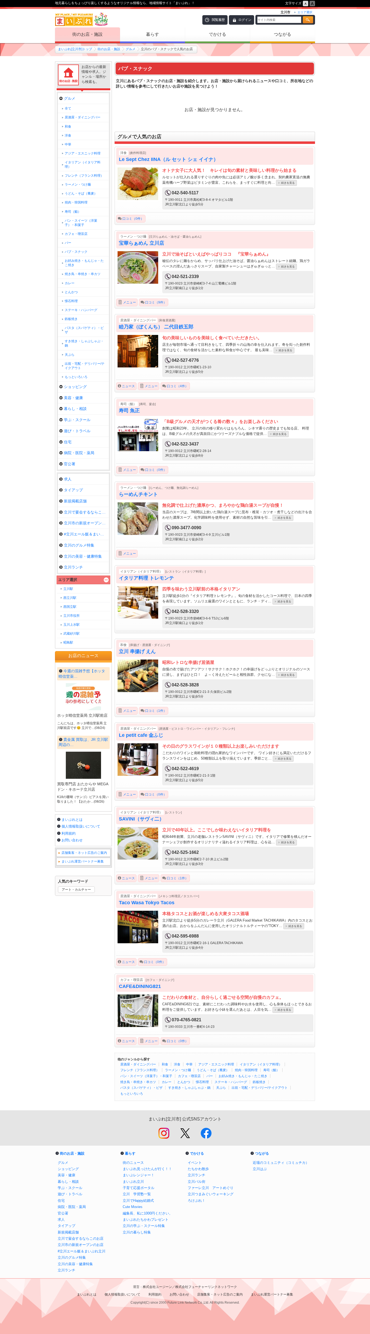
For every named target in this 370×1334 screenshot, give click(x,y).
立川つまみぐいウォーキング (210, 1194)
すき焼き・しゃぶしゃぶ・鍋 (189, 1088)
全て (68, 108)
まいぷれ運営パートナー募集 (82, 861)
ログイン (244, 20)
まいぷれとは (72, 820)
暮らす (152, 34)
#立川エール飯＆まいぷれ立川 (86, 534)
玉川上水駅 (71, 624)
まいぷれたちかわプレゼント (145, 1219)
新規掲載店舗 (75, 501)
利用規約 (68, 833)
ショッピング (75, 387)
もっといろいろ (131, 1094)
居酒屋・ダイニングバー (138, 1064)
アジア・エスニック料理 (216, 1064)
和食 (165, 1064)
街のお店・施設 (87, 34)
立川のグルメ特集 (79, 545)
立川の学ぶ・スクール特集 (144, 1226)
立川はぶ (260, 1169)
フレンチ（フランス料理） (139, 1070)
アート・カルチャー (76, 890)
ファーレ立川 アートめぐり (210, 1188)
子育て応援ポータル (138, 1188)
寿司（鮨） (271, 1070)
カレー (166, 1082)
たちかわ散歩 (198, 1169)
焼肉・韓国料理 (246, 1070)
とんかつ (183, 1082)
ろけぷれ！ (196, 1201)
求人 (68, 479)
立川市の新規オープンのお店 (86, 523)
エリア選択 (67, 579)
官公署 (69, 464)
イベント (195, 1163)
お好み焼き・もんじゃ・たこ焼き (243, 1076)
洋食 (177, 1064)
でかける (217, 34)
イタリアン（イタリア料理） (261, 1064)
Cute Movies (132, 1207)
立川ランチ (73, 567)
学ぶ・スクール (77, 420)
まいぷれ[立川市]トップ (75, 49)
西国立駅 (69, 606)
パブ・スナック (76, 251)
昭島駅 (68, 642)
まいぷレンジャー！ (138, 1175)
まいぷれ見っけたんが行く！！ (147, 1169)
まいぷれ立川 (133, 1182)
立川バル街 (196, 1182)
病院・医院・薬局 (79, 453)
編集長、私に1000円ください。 (148, 1213)
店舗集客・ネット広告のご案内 (84, 853)
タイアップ (73, 490)
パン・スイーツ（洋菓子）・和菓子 (146, 1076)
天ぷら (221, 1088)
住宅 (68, 442)
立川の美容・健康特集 (83, 556)
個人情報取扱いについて (80, 826)
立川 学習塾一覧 (137, 1194)
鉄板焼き (259, 1082)
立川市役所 (71, 615)
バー (209, 1076)
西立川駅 (69, 597)
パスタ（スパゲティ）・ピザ (141, 1088)
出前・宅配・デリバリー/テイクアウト (260, 1088)
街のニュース (133, 1163)
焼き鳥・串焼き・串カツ (138, 1082)
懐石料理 (202, 1082)
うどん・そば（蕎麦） (213, 1070)
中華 (189, 1064)
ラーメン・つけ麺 (178, 1070)
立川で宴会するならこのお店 (86, 512)
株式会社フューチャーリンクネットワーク (206, 1287)
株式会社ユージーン (157, 1287)
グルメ (130, 49)
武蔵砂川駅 (71, 633)
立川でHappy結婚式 (138, 1201)
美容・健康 (73, 398)
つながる (282, 34)
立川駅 (68, 588)
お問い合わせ (72, 840)
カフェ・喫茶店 (189, 1076)
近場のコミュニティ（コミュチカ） (281, 1163)
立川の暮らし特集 (137, 1232)
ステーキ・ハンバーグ (231, 1082)
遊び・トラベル (77, 431)
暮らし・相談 (75, 408)
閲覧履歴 (218, 20)
